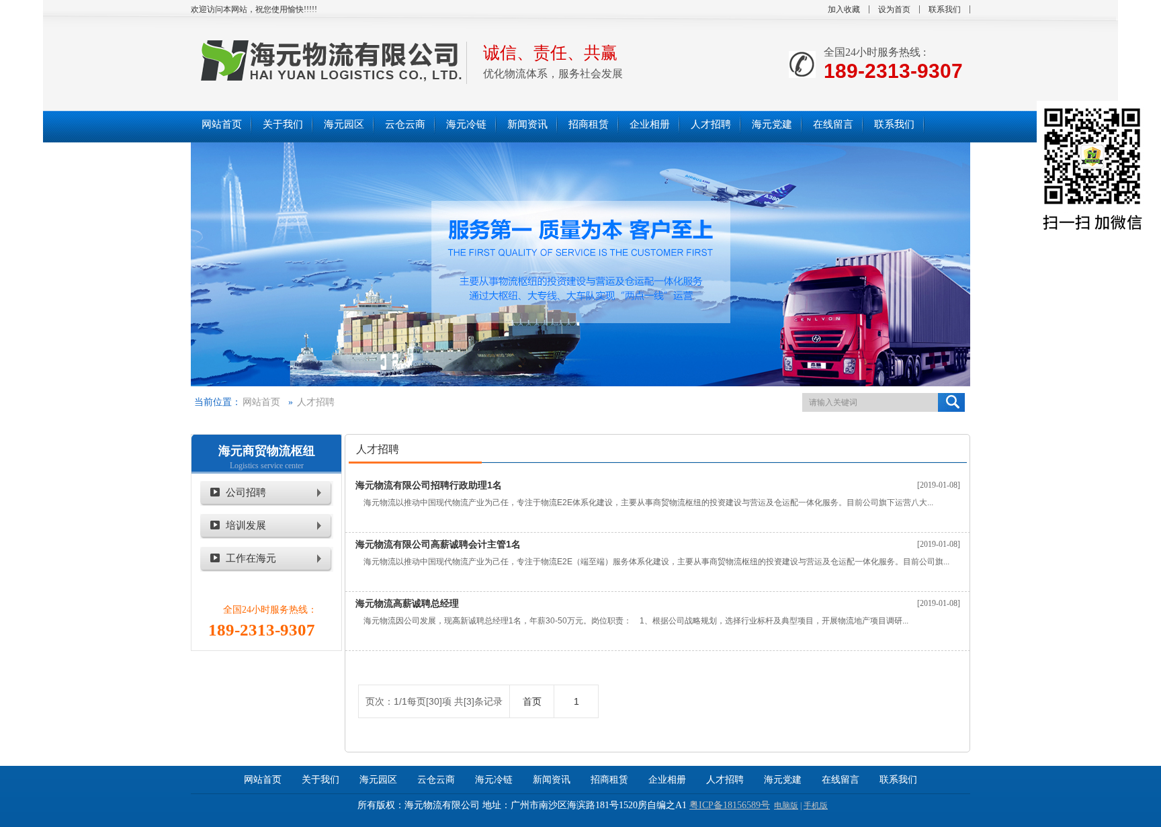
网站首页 (261, 402)
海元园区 (378, 780)
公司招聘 (246, 492)
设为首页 (894, 9)
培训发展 (246, 525)
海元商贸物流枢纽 (266, 451)
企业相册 (667, 780)
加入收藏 (844, 9)
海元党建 (783, 780)
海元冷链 (494, 780)
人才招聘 (316, 402)
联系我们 (945, 9)
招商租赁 (609, 780)
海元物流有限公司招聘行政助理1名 (428, 485)
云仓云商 (436, 780)
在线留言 (840, 780)
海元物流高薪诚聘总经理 (407, 603)
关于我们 (320, 780)
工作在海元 (251, 558)
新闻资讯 (551, 780)
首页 (532, 701)
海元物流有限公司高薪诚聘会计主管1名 (438, 544)
